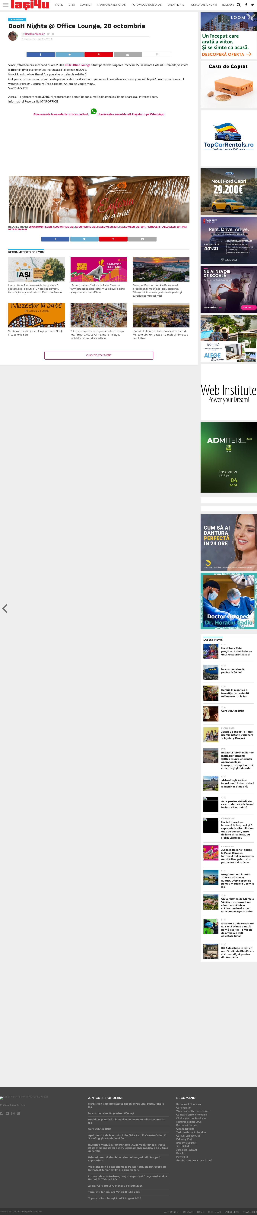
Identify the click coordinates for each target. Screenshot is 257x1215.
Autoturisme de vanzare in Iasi (194, 1160)
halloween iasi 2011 (132, 226)
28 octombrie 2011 (40, 226)
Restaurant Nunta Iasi (188, 1104)
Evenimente (176, 4)
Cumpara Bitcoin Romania (191, 1114)
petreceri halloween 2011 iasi (167, 226)
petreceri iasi (17, 229)
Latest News (231, 1212)
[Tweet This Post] (69, 53)
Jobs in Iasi (214, 1212)
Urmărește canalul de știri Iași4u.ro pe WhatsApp (130, 114)
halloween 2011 (107, 226)
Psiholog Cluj (184, 1139)
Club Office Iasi (63, 226)
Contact (86, 4)
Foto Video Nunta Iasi (147, 4)
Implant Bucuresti (186, 1142)
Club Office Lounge (77, 65)
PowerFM (182, 1156)
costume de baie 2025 (189, 1121)
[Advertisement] (98, 145)
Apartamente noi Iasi (111, 4)
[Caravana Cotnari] (98, 222)
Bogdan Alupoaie (35, 33)
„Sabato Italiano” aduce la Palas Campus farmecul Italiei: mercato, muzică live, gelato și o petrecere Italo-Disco (98, 289)
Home (59, 4)
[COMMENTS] (156, 53)
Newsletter (250, 1212)
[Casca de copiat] (229, 109)
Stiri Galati (182, 1146)
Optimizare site (185, 1128)
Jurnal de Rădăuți (186, 1149)
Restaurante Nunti (203, 4)
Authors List (171, 1212)
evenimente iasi (85, 226)
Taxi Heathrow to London (191, 1132)
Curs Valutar (183, 1107)
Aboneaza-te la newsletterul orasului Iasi (60, 114)
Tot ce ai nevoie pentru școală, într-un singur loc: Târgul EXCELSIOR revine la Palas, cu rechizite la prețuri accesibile (98, 334)
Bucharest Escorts (186, 1125)
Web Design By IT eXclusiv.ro (193, 1110)
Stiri (72, 4)
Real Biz (181, 1153)
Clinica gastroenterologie (191, 1118)
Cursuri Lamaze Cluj (188, 1135)
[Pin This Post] (98, 53)
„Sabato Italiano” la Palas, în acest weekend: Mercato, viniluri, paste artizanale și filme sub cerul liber (160, 334)
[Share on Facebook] (41, 53)
